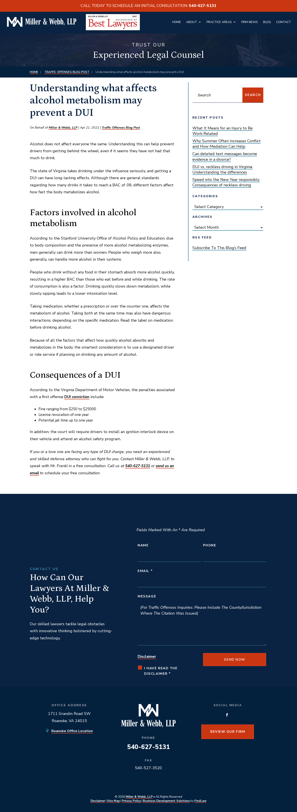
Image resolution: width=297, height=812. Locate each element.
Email (145, 571)
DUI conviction (76, 396)
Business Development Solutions (166, 801)
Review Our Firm (227, 731)
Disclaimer (147, 656)
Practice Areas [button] (219, 22)
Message (147, 596)
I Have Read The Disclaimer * (160, 671)
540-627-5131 (202, 5)
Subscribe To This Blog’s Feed (219, 247)
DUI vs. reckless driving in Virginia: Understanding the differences (222, 169)
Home (176, 22)
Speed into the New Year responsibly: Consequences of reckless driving (226, 182)
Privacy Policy (131, 801)
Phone (209, 545)
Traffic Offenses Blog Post (121, 127)
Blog (267, 22)
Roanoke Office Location (72, 731)
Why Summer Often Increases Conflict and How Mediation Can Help (226, 143)
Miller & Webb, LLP (63, 127)
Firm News (249, 22)
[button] (288, 778)
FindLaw (200, 801)
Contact (283, 22)
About (191, 22)
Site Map (113, 801)
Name (143, 545)
